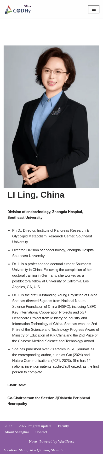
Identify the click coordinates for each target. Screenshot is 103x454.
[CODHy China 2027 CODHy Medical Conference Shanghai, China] (18, 9)
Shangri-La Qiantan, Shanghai (42, 450)
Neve (33, 441)
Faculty (63, 426)
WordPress (66, 441)
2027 (8, 426)
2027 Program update (35, 426)
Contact (41, 432)
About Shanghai (17, 432)
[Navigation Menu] (93, 9)
